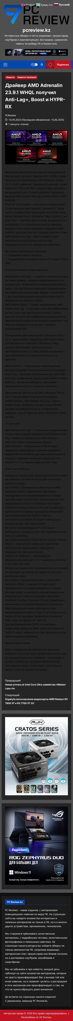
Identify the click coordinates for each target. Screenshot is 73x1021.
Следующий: (36, 699)
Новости (10, 77)
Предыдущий (35, 684)
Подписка (63, 64)
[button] (5, 64)
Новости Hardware (26, 77)
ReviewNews (28, 1017)
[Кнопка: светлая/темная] (34, 64)
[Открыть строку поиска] (42, 64)
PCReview (10, 115)
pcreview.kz (37, 30)
